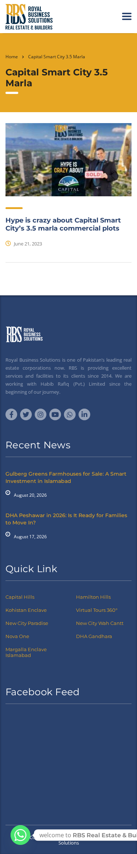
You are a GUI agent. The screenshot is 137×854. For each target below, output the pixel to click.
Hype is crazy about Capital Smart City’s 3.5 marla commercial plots (63, 224)
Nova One (17, 636)
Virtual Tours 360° (96, 610)
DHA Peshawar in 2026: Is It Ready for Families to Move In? (66, 519)
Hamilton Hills (93, 597)
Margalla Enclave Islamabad (26, 652)
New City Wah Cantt (99, 623)
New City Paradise (26, 623)
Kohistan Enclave (26, 610)
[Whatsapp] (20, 835)
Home (11, 57)
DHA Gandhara (94, 636)
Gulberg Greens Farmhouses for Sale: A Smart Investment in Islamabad (65, 477)
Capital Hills (19, 597)
